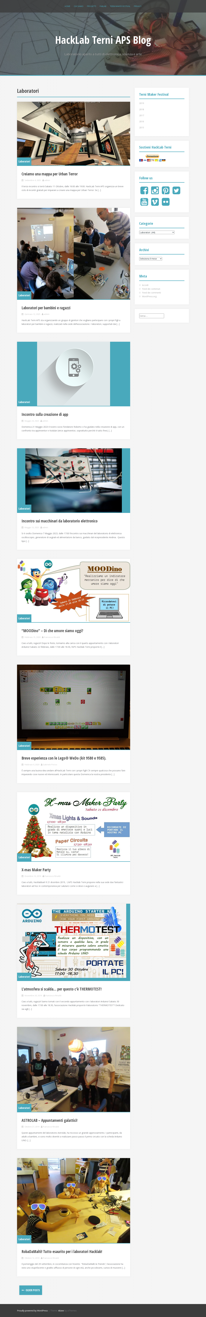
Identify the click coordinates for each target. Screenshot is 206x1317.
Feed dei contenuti (151, 288)
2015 (141, 127)
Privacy (137, 6)
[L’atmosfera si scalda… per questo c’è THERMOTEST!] (73, 942)
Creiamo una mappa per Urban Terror (50, 174)
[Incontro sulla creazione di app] (73, 374)
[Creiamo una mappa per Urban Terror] (73, 133)
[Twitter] (176, 192)
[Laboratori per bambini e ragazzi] (73, 253)
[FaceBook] (144, 192)
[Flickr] (166, 204)
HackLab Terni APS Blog (103, 39)
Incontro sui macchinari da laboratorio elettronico (60, 521)
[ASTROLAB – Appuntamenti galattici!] (73, 1069)
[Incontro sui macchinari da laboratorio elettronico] (73, 480)
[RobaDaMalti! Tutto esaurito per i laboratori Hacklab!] (73, 1200)
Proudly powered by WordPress (32, 1310)
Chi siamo (78, 6)
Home (67, 6)
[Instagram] (155, 192)
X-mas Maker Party (36, 869)
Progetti (91, 6)
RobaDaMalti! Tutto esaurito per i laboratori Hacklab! (62, 1251)
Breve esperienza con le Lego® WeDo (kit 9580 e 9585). (64, 758)
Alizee (61, 1310)
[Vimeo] (155, 204)
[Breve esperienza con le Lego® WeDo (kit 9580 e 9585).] (73, 707)
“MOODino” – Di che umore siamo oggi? (52, 630)
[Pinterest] (166, 192)
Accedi (145, 285)
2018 (141, 109)
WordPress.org (149, 296)
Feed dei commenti (151, 292)
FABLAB (103, 6)
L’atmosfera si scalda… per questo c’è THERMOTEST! (61, 989)
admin (47, 180)
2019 (141, 103)
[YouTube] (144, 204)
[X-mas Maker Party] (73, 826)
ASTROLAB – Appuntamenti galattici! (49, 1120)
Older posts (32, 1290)
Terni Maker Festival (120, 6)
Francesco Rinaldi (52, 637)
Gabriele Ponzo (50, 764)
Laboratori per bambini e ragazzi (46, 307)
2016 (141, 121)
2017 (141, 115)
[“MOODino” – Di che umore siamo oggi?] (73, 590)
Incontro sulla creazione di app (45, 414)
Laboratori (24, 161)
